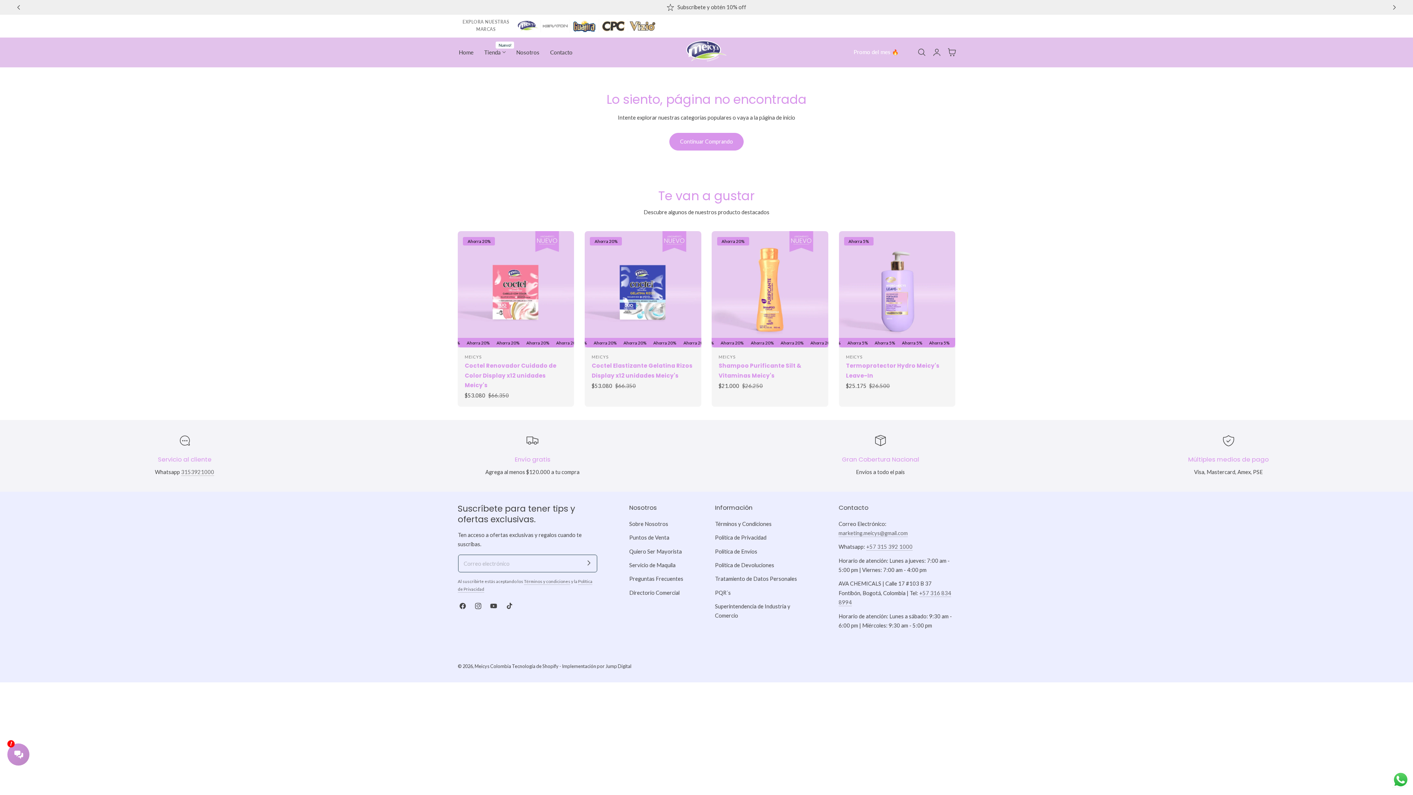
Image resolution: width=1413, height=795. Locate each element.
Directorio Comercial (654, 592)
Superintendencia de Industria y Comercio (752, 611)
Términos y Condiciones (743, 524)
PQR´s (723, 592)
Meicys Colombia (493, 666)
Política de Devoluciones (744, 565)
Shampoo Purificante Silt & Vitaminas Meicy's (760, 370)
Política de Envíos (736, 551)
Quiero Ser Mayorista (655, 551)
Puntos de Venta (649, 537)
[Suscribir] (589, 563)
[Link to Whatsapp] (1400, 779)
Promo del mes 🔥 (876, 52)
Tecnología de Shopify (535, 666)
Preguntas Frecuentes (656, 579)
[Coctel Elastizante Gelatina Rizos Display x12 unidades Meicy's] (643, 289)
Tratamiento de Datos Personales (756, 579)
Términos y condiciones (547, 581)
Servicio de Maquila (652, 565)
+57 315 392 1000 (889, 547)
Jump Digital (618, 666)
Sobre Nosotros (648, 524)
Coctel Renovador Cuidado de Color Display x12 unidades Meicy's (510, 375)
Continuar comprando (706, 141)
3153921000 (197, 472)
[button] (921, 52)
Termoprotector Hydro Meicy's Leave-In (892, 370)
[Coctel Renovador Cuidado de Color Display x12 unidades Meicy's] (516, 289)
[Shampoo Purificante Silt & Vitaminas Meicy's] (770, 289)
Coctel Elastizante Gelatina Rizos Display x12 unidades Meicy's (642, 370)
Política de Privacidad (740, 537)
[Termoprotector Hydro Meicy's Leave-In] (897, 289)
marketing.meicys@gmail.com (873, 533)
